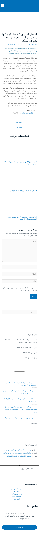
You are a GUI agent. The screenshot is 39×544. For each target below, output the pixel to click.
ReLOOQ (25, 541)
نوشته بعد (19, 127)
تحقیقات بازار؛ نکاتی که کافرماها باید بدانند (19, 456)
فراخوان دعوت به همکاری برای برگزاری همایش (17, 453)
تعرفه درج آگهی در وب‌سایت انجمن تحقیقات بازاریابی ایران (20, 163)
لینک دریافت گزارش (23, 113)
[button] (2, 5)
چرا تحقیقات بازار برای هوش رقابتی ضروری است (17, 450)
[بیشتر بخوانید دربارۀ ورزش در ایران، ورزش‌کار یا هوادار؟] (19, 178)
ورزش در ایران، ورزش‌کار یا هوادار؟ (23, 190)
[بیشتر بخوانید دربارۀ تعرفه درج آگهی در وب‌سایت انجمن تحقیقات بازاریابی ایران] (19, 149)
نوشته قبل (19, 122)
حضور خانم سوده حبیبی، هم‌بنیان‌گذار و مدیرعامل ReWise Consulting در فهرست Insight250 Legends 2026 (21, 409)
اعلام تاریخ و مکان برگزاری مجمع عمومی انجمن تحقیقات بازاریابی (21, 218)
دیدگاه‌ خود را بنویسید (31, 44)
